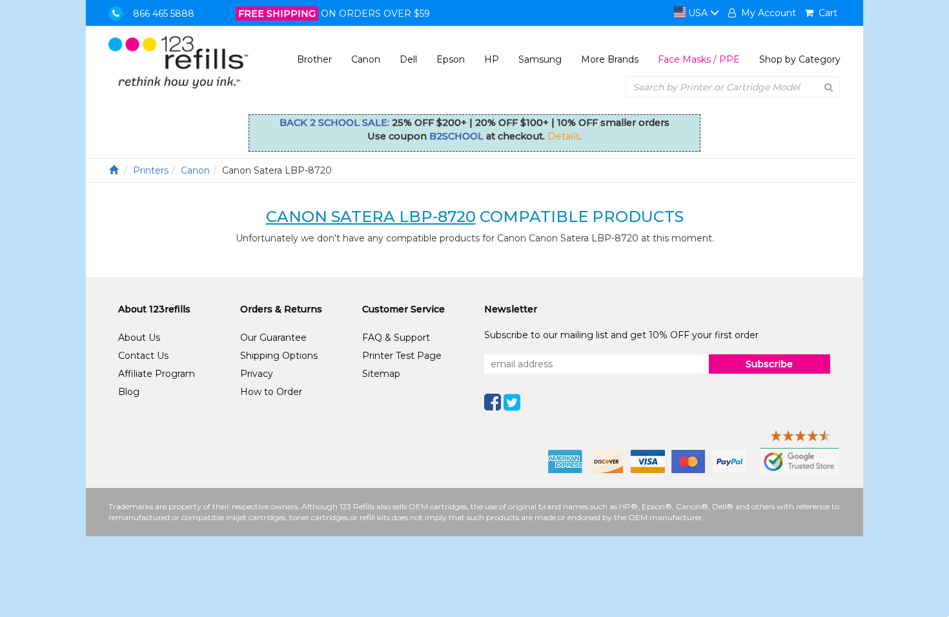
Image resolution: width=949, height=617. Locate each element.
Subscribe (769, 364)
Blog (128, 392)
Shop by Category (800, 59)
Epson (450, 59)
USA (698, 13)
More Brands (609, 59)
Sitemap (381, 373)
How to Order (271, 392)
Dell (408, 59)
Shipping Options (279, 355)
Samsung (540, 59)
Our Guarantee (273, 337)
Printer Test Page (402, 355)
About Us (139, 337)
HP (491, 59)
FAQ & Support (396, 337)
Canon (365, 59)
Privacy (256, 373)
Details (563, 136)
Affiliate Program (156, 373)
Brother (314, 59)
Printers (150, 170)
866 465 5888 (163, 13)
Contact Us (143, 355)
